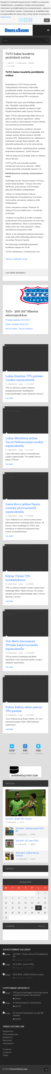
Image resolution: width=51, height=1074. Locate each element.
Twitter (5, 1055)
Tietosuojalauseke (10, 1034)
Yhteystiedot (8, 1043)
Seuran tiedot (11, 329)
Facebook (7, 1049)
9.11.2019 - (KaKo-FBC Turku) (18, 818)
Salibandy (12, 822)
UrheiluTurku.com (19, 1069)
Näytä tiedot (6, 17)
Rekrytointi (7, 1040)
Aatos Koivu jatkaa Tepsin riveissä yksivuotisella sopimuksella (22, 507)
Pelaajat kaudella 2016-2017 (17, 320)
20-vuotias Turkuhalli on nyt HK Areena (28, 1014)
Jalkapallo (22, 834)
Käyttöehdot (8, 1031)
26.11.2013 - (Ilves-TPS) (23, 964)
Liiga (20, 384)
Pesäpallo (19, 960)
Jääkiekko (19, 967)
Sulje (46, 20)
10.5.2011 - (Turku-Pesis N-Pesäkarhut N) (30, 955)
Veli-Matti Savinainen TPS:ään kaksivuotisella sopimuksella (21, 645)
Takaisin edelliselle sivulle (16, 259)
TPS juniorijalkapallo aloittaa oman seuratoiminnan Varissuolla (30, 993)
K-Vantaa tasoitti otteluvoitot (27, 1002)
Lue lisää (9, 398)
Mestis (31, 63)
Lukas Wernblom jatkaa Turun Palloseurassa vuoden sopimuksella (24, 442)
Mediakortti (7, 1037)
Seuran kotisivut (26, 329)
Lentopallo (22, 859)
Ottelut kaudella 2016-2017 (17, 324)
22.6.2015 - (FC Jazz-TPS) (27, 840)
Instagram (7, 1052)
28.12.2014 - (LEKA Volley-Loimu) (27, 854)
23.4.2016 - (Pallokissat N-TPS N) (30, 829)
